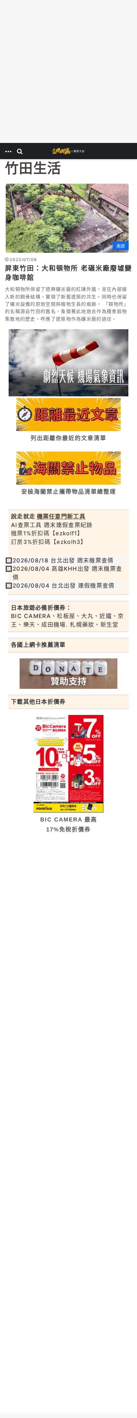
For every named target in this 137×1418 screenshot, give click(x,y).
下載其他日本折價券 (38, 701)
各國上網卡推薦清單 (38, 645)
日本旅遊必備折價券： (41, 607)
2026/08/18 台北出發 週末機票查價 (63, 560)
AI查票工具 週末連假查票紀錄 (52, 525)
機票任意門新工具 (61, 516)
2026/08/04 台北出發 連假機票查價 (64, 585)
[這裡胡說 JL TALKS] (68, 151)
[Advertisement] (68, 71)
